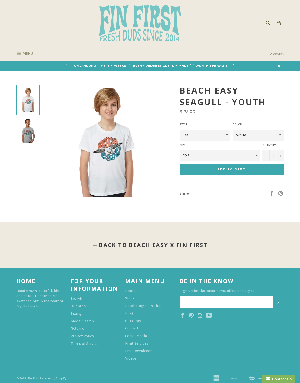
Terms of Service (84, 343)
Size (183, 145)
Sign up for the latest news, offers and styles (217, 290)
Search (76, 298)
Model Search (82, 321)
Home (130, 290)
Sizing (76, 313)
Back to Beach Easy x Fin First (152, 245)
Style (184, 124)
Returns (77, 328)
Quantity (269, 145)
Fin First (33, 378)
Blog (129, 313)
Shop (129, 298)
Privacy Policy (82, 336)
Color (237, 124)
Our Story (78, 306)
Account (277, 53)
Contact (131, 328)
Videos (131, 358)
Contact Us (281, 379)
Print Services (136, 343)
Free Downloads (138, 351)
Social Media (136, 335)
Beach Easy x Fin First (143, 305)
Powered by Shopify (53, 378)
